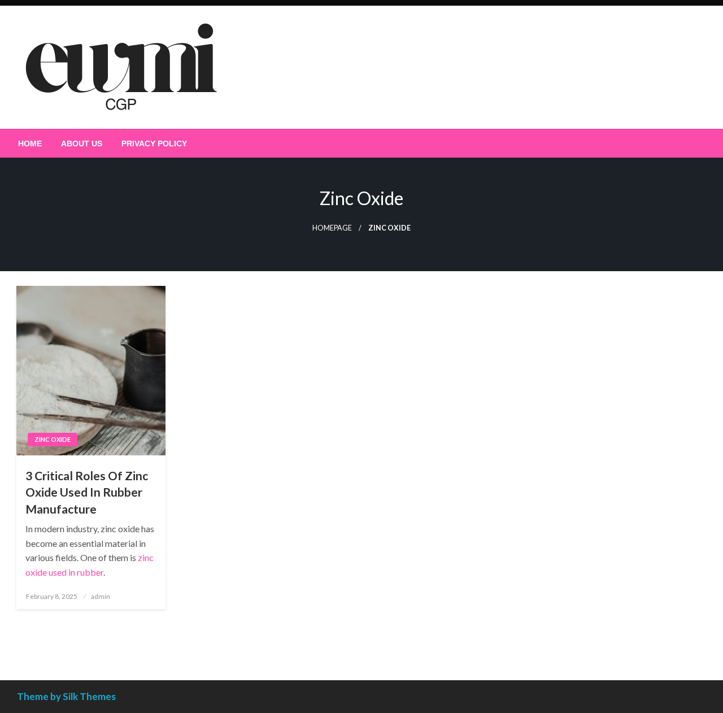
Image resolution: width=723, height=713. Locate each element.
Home (30, 143)
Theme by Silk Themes (66, 696)
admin (100, 596)
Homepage (332, 228)
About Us (81, 143)
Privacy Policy (154, 143)
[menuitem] (29, 143)
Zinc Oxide (52, 439)
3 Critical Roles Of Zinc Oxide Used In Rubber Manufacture (86, 492)
